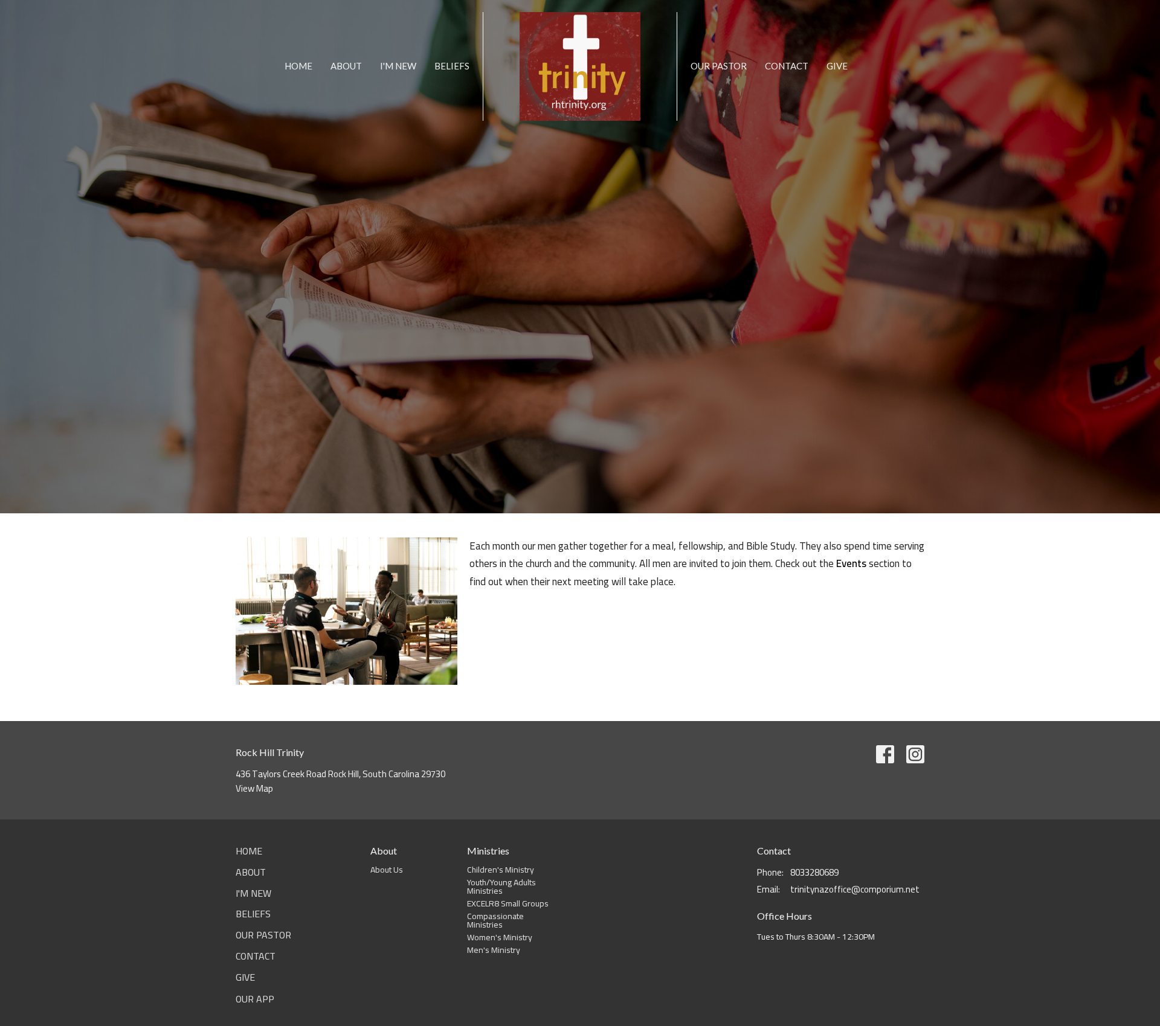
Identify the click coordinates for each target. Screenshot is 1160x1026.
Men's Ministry (493, 950)
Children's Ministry (500, 869)
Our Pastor (719, 65)
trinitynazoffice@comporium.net (855, 889)
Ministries (488, 850)
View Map (254, 788)
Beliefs (451, 65)
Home (298, 65)
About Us (386, 869)
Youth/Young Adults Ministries (501, 886)
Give (837, 65)
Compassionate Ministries (495, 920)
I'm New (398, 65)
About (346, 65)
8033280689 (814, 872)
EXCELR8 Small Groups (508, 903)
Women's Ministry (499, 937)
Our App (255, 999)
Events (851, 563)
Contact (786, 65)
